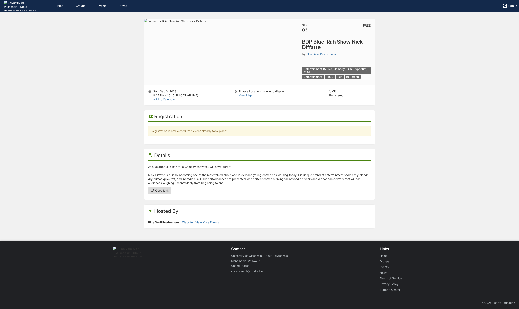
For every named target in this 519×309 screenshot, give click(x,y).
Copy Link (161, 190)
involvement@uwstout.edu (248, 271)
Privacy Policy (389, 284)
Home (383, 255)
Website (187, 222)
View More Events (207, 222)
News (123, 5)
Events (102, 5)
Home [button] (59, 5)
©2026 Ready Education (498, 302)
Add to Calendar (164, 99)
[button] (21, 5)
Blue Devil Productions (321, 54)
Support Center (390, 289)
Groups (80, 5)
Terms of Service (391, 278)
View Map (245, 95)
